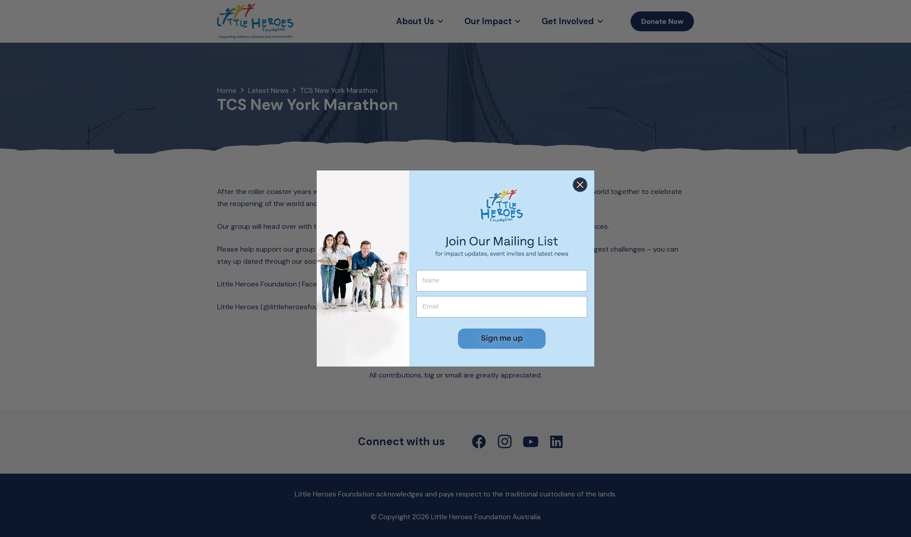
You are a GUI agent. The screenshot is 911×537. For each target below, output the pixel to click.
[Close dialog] (580, 185)
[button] (501, 338)
